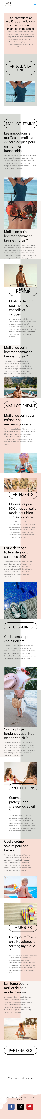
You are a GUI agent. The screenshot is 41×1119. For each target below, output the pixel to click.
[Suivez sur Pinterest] (29, 1107)
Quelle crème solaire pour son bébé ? (16, 845)
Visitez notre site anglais (20, 1077)
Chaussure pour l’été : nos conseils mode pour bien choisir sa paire (22, 510)
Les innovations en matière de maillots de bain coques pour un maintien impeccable (20, 23)
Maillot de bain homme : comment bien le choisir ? (18, 236)
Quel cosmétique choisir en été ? (16, 638)
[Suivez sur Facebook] (11, 1107)
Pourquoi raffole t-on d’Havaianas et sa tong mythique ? (22, 943)
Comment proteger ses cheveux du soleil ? (22, 804)
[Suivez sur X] (20, 1107)
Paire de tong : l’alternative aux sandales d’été (16, 552)
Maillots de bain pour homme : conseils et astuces (21, 307)
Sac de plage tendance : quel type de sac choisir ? (19, 733)
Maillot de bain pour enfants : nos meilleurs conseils (19, 419)
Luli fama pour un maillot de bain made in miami (17, 987)
